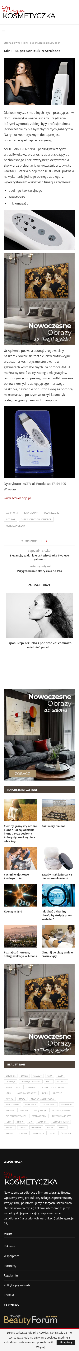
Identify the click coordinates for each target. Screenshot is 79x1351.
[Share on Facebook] (51, 541)
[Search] (75, 30)
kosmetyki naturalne (53, 1087)
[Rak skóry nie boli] (58, 810)
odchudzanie (49, 1104)
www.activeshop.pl (17, 498)
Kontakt (9, 1295)
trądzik (10, 1127)
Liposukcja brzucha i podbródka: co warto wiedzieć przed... (39, 645)
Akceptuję (65, 1342)
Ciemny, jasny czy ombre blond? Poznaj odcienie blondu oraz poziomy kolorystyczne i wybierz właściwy (20, 833)
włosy (50, 1127)
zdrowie (23, 1133)
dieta (49, 1081)
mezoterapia (12, 1104)
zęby (52, 1133)
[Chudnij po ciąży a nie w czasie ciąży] (58, 936)
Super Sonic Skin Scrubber (36, 519)
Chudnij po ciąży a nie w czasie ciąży (57, 954)
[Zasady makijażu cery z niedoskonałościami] (58, 858)
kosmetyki (31, 1087)
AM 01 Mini (12, 512)
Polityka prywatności (17, 1285)
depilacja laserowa (30, 1081)
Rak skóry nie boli (53, 826)
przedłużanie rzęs (61, 1116)
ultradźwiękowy (15, 525)
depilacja (10, 1081)
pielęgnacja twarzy (16, 1116)
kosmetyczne (13, 1087)
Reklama (9, 1246)
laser (45, 1093)
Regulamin (11, 1275)
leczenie (57, 1093)
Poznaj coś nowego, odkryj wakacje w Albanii (20, 954)
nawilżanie (30, 1104)
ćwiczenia (66, 1133)
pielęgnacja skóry (61, 1110)
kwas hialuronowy (26, 1093)
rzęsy (9, 1121)
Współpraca (11, 1256)
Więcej (40, 1347)
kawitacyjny (31, 512)
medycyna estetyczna (42, 1098)
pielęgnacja (40, 1110)
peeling (10, 519)
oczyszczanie (51, 512)
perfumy (24, 1110)
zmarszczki (38, 1133)
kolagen (61, 1081)
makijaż (9, 1098)
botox (24, 1075)
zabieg (62, 1127)
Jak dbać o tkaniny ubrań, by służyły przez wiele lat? (57, 915)
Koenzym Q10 (13, 911)
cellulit (37, 1075)
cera (49, 1075)
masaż (22, 1098)
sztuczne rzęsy (61, 1121)
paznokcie (66, 1104)
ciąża (60, 1075)
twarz (22, 1127)
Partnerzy (10, 1266)
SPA (30, 1121)
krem (8, 1093)
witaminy (36, 1127)
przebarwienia (39, 1116)
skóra (20, 1121)
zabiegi (9, 1133)
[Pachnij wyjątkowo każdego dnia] (20, 858)
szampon (42, 1121)
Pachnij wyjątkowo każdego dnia (16, 876)
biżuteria (10, 1075)
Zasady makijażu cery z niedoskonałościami (57, 876)
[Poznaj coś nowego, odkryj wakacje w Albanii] (20, 936)
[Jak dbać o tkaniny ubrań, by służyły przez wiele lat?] (58, 895)
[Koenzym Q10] (20, 895)
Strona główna (12, 42)
